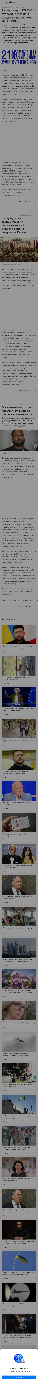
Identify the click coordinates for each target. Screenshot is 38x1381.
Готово (19, 1377)
